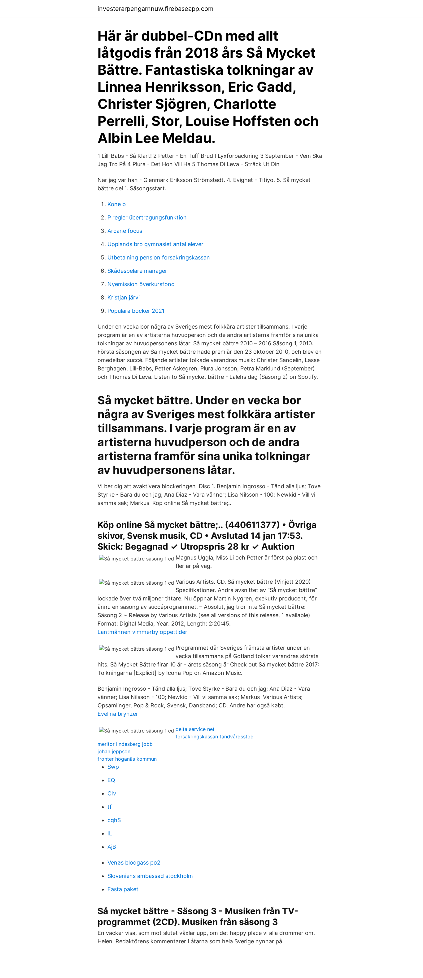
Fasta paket (122, 889)
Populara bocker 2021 (135, 311)
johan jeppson (114, 751)
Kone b (116, 204)
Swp (113, 766)
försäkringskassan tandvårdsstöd (215, 736)
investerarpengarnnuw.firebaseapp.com (155, 9)
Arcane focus (124, 231)
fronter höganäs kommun (127, 759)
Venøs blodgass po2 (133, 862)
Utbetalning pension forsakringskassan (158, 257)
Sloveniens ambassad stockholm (150, 876)
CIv (111, 793)
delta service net (195, 729)
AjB (111, 846)
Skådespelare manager (137, 271)
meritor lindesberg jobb (125, 744)
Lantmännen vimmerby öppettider (142, 632)
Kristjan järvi (123, 297)
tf (109, 806)
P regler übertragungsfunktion (147, 217)
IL (109, 833)
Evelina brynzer (118, 713)
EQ (111, 780)
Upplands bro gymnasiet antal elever (155, 244)
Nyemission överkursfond (141, 284)
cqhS (114, 820)
